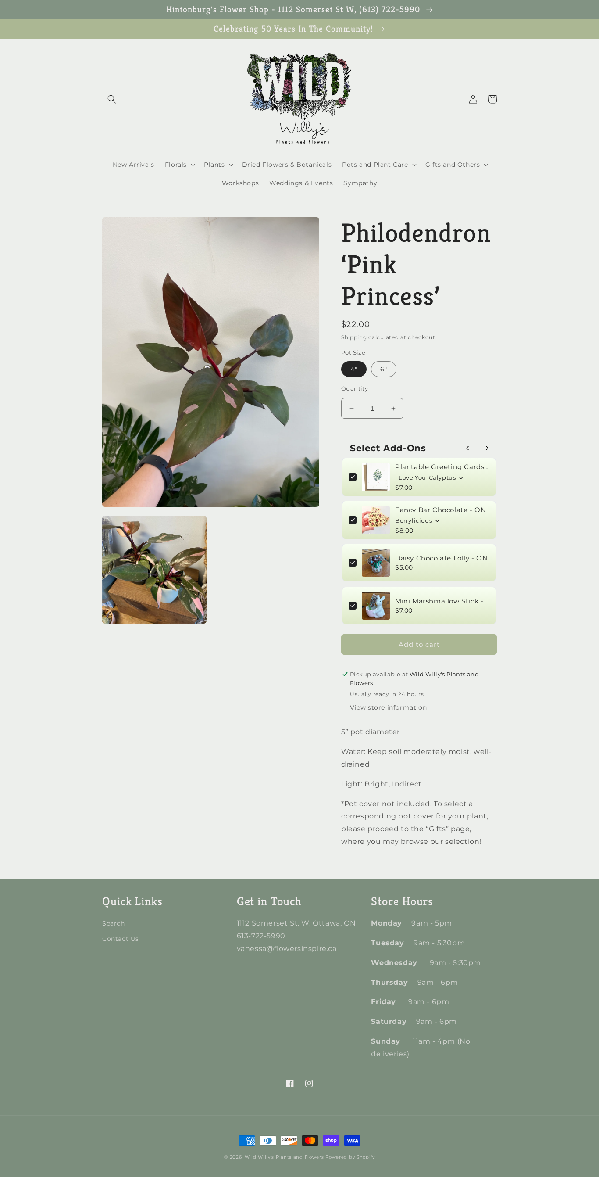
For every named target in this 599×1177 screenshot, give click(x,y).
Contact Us (120, 939)
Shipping (354, 337)
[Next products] (487, 448)
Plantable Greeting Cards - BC (442, 467)
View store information (388, 707)
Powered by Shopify (350, 1157)
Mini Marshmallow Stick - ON (442, 601)
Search (113, 923)
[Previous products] (468, 448)
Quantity (354, 388)
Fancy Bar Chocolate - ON (440, 510)
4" (353, 369)
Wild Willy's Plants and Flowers (284, 1157)
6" (383, 369)
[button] (111, 99)
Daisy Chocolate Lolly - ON (441, 558)
